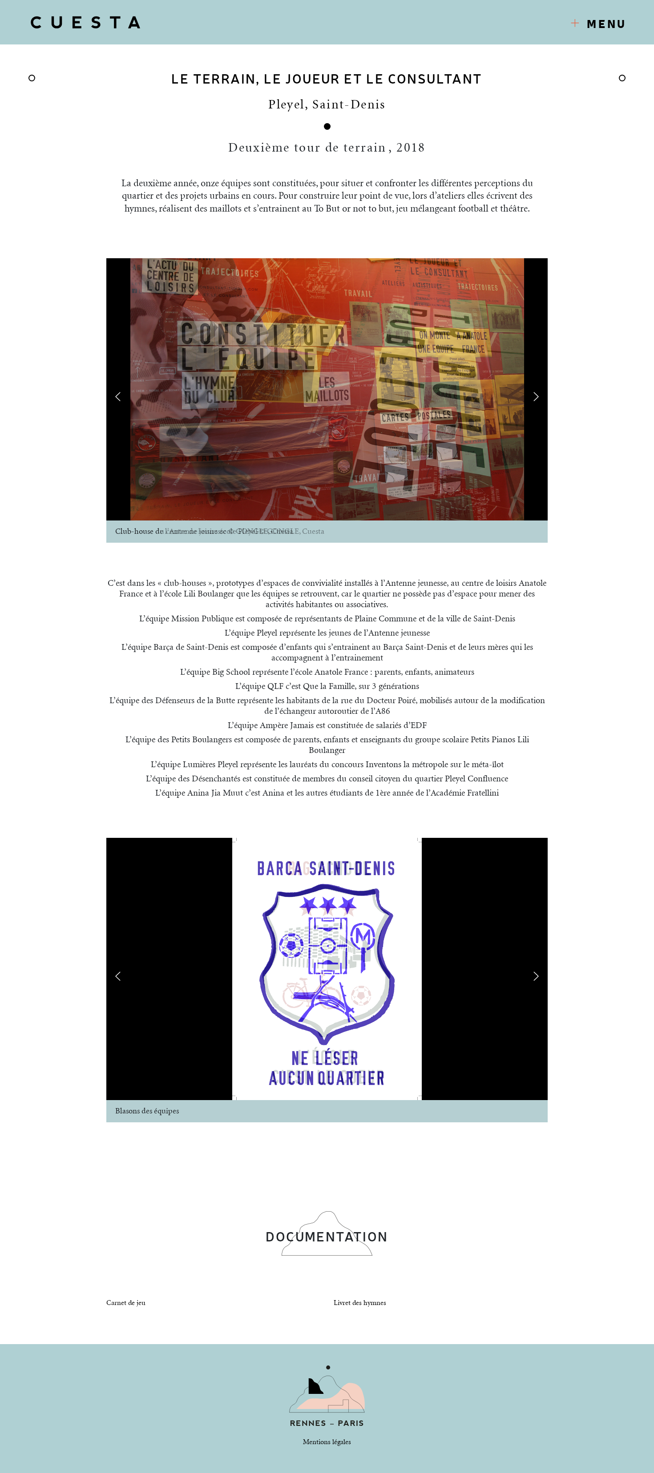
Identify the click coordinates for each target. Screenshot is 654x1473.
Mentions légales (327, 1442)
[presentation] (117, 396)
